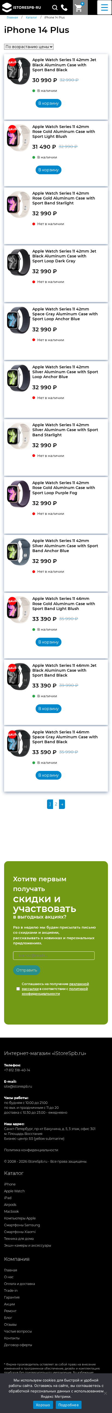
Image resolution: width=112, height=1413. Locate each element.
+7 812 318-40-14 (17, 1070)
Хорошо (43, 1405)
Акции (9, 1304)
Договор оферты (18, 1345)
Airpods (10, 1205)
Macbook (11, 1211)
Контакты (12, 1338)
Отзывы (10, 1324)
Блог (8, 1318)
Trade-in (11, 1290)
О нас (9, 1277)
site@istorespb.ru (18, 1086)
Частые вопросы (18, 1331)
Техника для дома (19, 1239)
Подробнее (68, 1405)
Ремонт (10, 1311)
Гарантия (12, 1297)
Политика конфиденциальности (31, 1150)
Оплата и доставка (19, 1284)
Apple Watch (14, 1191)
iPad (7, 1198)
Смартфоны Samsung (22, 1225)
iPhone (9, 1184)
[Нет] (105, 1393)
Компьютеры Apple (20, 1218)
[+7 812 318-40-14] (66, 7)
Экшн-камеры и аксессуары (27, 1245)
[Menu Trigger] (104, 7)
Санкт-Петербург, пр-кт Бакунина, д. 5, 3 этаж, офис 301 (49, 1129)
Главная (10, 1270)
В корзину (48, 103)
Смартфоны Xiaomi (20, 1232)
